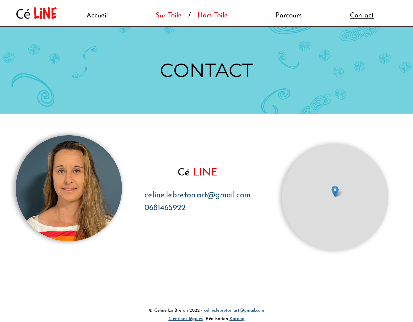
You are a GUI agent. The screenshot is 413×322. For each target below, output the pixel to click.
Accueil (97, 15)
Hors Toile (213, 15)
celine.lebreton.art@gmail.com (197, 195)
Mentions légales (186, 319)
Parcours (289, 15)
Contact (362, 15)
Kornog (237, 319)
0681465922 (164, 208)
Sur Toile (168, 15)
